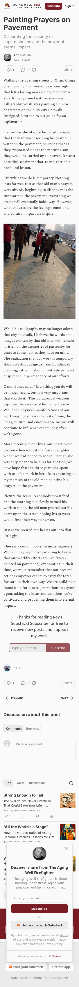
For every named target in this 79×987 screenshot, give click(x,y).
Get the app (61, 967)
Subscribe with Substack (42, 925)
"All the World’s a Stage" (26, 827)
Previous (17, 698)
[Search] (71, 783)
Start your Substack (28, 967)
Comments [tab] (14, 728)
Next (64, 698)
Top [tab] (8, 783)
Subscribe (54, 6)
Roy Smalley (23, 55)
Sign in (70, 6)
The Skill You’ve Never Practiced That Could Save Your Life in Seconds (27, 803)
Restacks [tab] (32, 728)
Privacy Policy (53, 944)
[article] (39, 806)
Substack (17, 978)
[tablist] (22, 728)
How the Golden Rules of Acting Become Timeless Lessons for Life (29, 834)
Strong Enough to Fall (23, 795)
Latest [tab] (20, 783)
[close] (66, 848)
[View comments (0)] (23, 69)
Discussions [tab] (37, 783)
